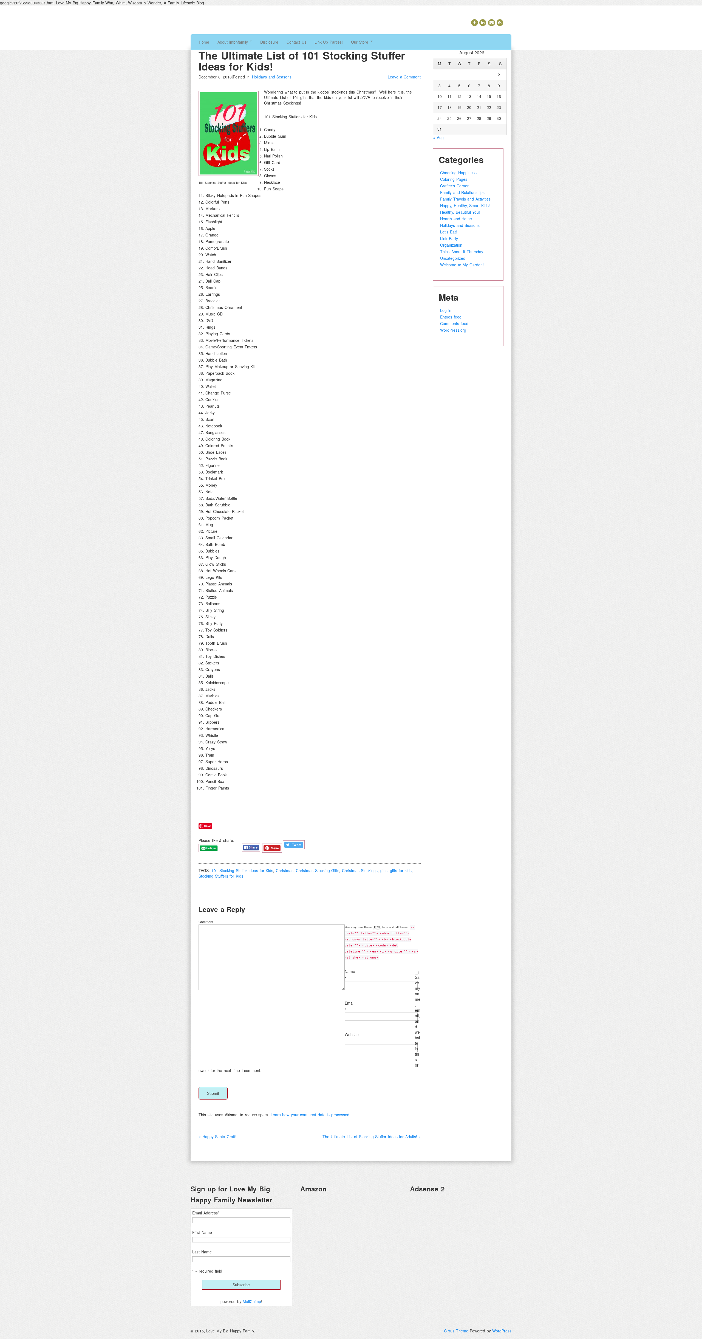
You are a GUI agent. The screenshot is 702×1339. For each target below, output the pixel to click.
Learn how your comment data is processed (310, 1114)
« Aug (438, 137)
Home (204, 42)
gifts (383, 870)
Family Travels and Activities (465, 199)
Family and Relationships (462, 192)
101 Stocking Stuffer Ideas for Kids (242, 870)
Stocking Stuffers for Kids (221, 876)
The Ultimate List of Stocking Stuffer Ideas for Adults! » (371, 1136)
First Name (202, 1232)
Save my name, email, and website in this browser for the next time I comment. (309, 1023)
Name (350, 971)
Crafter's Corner (454, 185)
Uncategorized (452, 258)
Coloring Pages (453, 179)
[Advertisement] (460, 1235)
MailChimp (252, 1301)
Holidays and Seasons (271, 77)
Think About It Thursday (461, 251)
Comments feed (454, 323)
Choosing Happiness (458, 172)
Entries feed (451, 317)
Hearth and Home (456, 218)
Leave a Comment (404, 77)
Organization (451, 245)
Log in (445, 310)
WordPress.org (453, 330)
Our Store (360, 42)
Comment (206, 921)
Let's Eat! (448, 232)
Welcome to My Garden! (462, 264)
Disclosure (269, 42)
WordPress (501, 1331)
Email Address (205, 1213)
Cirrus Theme (456, 1331)
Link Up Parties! (329, 42)
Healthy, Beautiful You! (460, 212)
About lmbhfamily (233, 42)
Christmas (284, 870)
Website (352, 1034)
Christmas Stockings (360, 870)
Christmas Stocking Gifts (317, 870)
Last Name (202, 1252)
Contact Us (296, 42)
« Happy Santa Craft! (217, 1136)
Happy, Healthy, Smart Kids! (465, 205)
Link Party (449, 238)
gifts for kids (401, 870)
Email (349, 1003)
